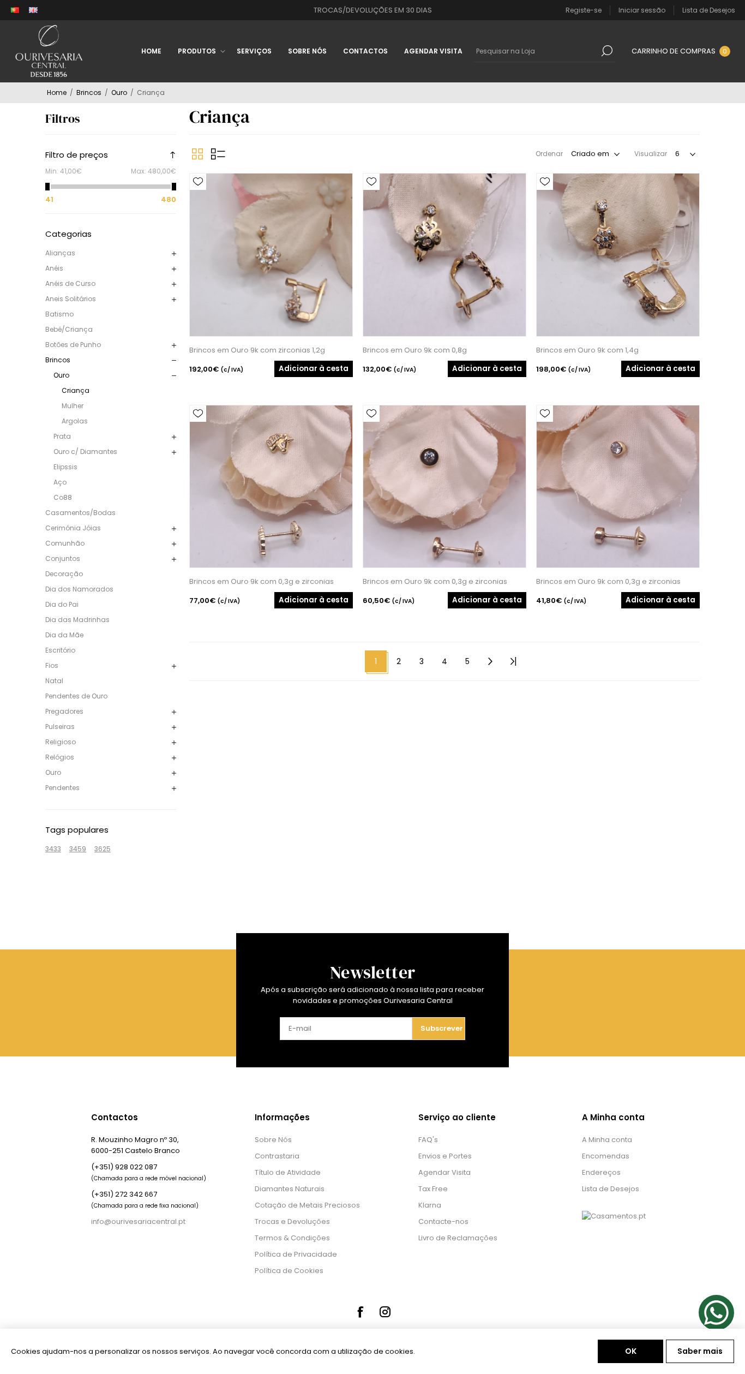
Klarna (429, 1205)
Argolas (75, 421)
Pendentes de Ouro (76, 696)
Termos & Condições (292, 1238)
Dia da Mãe (64, 635)
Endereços (601, 1172)
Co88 (62, 497)
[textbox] (536, 51)
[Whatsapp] (716, 1312)
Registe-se (584, 10)
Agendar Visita (444, 1172)
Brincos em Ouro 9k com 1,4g (587, 350)
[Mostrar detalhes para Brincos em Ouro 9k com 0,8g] (444, 255)
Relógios (59, 757)
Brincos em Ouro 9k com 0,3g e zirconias (261, 581)
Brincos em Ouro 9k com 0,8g (415, 350)
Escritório (60, 650)
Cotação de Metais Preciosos (307, 1205)
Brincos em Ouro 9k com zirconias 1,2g (257, 350)
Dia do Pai (62, 604)
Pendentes (62, 787)
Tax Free (433, 1189)
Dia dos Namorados (79, 589)
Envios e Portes (445, 1156)
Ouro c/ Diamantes (85, 451)
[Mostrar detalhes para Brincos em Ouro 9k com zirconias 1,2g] (271, 255)
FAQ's (428, 1139)
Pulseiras (60, 726)
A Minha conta (607, 1139)
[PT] (14, 10)
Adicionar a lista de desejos (198, 182)
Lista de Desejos (610, 1189)
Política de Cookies (289, 1270)
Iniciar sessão (641, 10)
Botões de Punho (73, 344)
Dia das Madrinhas (77, 619)
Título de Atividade (288, 1172)
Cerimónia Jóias (73, 528)
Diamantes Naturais (290, 1189)
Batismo (59, 314)
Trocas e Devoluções (292, 1221)
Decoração (64, 573)
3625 (102, 848)
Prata (62, 436)
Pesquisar (607, 51)
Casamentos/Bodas (80, 512)
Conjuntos (62, 558)
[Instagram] (385, 1312)
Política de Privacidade (296, 1254)
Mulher (72, 405)
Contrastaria (277, 1156)
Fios (51, 665)
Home (57, 92)
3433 (53, 848)
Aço (60, 482)
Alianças (60, 253)
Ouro (61, 375)
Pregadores (64, 711)
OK (630, 1351)
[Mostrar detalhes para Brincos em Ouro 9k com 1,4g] (618, 255)
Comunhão (65, 543)
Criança (75, 390)
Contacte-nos (443, 1221)
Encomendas (605, 1156)
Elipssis (65, 466)
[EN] (33, 10)
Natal (54, 680)
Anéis (54, 268)
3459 (77, 848)
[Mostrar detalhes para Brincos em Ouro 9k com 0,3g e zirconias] (271, 486)
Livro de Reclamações (457, 1238)
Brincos (57, 360)
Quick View (198, 198)
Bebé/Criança (69, 329)
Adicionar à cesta (314, 368)
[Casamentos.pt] (614, 1216)
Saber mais (700, 1351)
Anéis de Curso (70, 283)
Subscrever (441, 1028)
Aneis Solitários (70, 298)
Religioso (60, 741)
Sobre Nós (273, 1139)
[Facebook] (360, 1312)
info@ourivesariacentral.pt (138, 1221)
